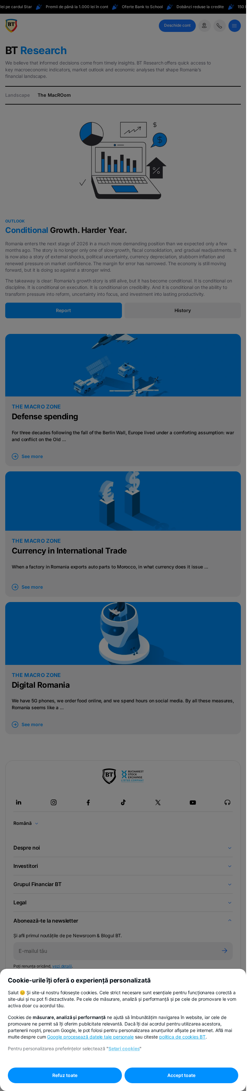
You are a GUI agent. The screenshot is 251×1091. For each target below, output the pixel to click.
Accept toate (181, 1075)
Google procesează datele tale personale (90, 1037)
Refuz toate (64, 1075)
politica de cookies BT (182, 1037)
